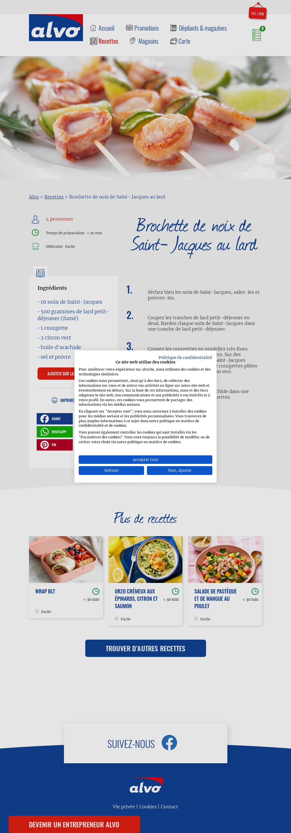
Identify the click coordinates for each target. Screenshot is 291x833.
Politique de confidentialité (185, 357)
